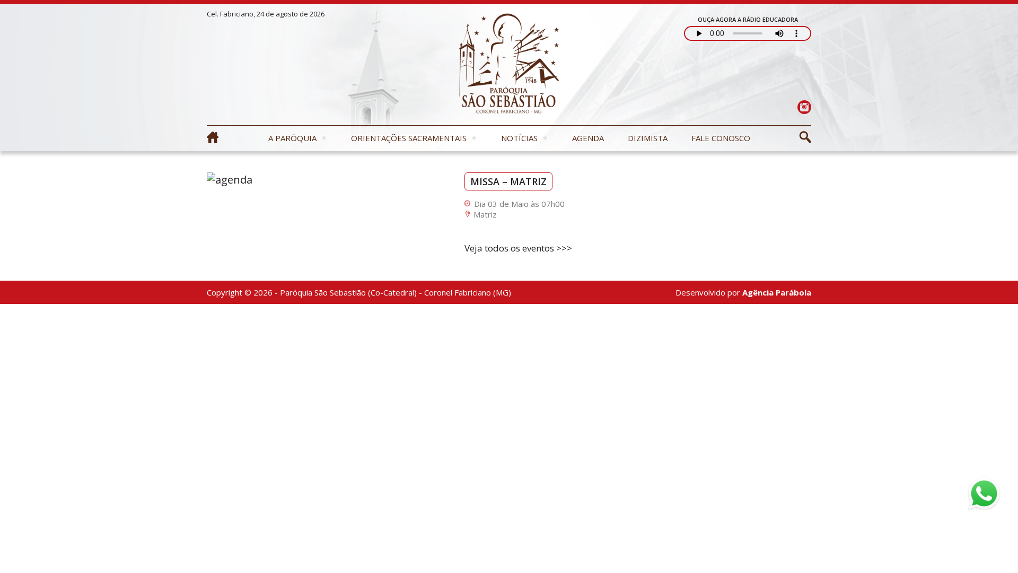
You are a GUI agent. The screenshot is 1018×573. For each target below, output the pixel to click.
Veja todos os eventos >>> (518, 248)
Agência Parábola (776, 292)
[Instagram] (804, 107)
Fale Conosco (720, 138)
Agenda (588, 138)
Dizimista (648, 138)
